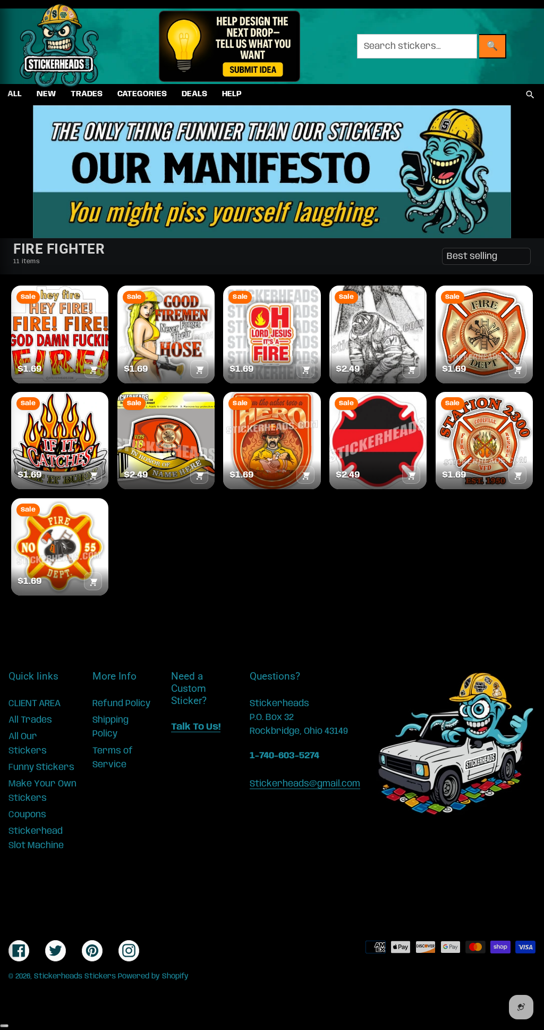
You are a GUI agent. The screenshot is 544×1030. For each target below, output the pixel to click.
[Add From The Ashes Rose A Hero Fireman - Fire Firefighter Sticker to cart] (305, 475)
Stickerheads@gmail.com (305, 784)
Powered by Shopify (153, 976)
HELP (232, 94)
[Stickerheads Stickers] (59, 46)
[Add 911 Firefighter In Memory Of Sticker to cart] (411, 369)
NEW (46, 94)
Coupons (27, 814)
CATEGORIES (142, 94)
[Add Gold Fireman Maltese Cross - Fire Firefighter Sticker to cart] (517, 369)
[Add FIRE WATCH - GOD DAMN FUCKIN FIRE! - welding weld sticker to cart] (93, 369)
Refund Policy (121, 703)
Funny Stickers (41, 767)
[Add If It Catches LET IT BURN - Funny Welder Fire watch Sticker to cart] (93, 475)
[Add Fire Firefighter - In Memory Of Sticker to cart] (411, 475)
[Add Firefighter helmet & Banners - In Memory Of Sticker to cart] (199, 475)
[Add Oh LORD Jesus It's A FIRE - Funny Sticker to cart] (305, 369)
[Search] (530, 94)
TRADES (87, 94)
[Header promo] (229, 46)
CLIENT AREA (34, 703)
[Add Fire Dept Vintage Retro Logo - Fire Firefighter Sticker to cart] (93, 581)
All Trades (30, 720)
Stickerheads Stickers (75, 976)
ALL (14, 94)
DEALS (194, 94)
